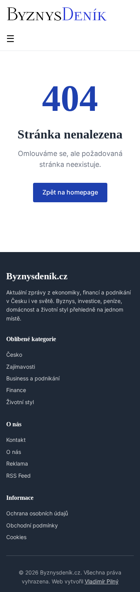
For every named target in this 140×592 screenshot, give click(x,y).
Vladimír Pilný (102, 581)
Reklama (17, 463)
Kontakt (16, 439)
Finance (16, 390)
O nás (13, 451)
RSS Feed (18, 475)
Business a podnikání (33, 378)
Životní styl (20, 402)
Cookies (16, 537)
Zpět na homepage (70, 192)
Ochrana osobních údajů (37, 513)
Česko (14, 354)
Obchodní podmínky (32, 525)
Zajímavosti (20, 366)
